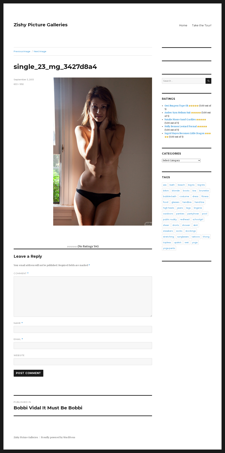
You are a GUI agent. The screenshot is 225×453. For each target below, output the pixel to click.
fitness (204, 196)
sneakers (168, 231)
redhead (184, 219)
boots (186, 190)
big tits (201, 184)
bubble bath (169, 196)
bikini (166, 190)
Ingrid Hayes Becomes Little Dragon (184, 133)
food (165, 202)
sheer (166, 225)
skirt (195, 225)
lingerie (198, 208)
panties (180, 213)
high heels (168, 208)
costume (184, 196)
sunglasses (183, 236)
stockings (190, 231)
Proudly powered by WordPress (58, 437)
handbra (187, 202)
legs (188, 208)
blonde (176, 190)
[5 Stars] (76, 247)
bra (194, 190)
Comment (21, 273)
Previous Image (22, 51)
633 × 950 (19, 84)
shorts (175, 225)
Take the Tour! (201, 25)
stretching (168, 236)
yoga (194, 242)
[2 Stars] (70, 247)
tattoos (196, 236)
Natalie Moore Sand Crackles (180, 119)
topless (167, 242)
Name (18, 323)
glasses (175, 202)
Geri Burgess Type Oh (176, 105)
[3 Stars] (72, 247)
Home (183, 25)
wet (187, 242)
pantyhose (193, 213)
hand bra (199, 202)
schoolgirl (198, 219)
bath (172, 184)
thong (206, 236)
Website (19, 355)
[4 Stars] (74, 247)
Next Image (40, 51)
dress (195, 196)
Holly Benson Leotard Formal (181, 126)
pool (204, 213)
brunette (204, 190)
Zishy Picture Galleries (41, 24)
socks (179, 231)
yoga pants (169, 248)
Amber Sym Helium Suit (178, 112)
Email (18, 339)
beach (181, 184)
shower (186, 225)
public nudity (170, 219)
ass (164, 184)
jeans (180, 208)
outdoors (168, 213)
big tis (191, 184)
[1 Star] (68, 247)
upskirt (177, 242)
